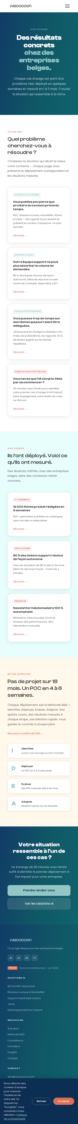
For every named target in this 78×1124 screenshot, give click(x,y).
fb (26, 957)
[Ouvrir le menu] (67, 6)
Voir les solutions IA (39, 904)
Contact (12, 1058)
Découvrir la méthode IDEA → (26, 733)
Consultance (15, 1040)
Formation (14, 1046)
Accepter (63, 1101)
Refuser (41, 1101)
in (11, 957)
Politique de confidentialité (15, 1117)
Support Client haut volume (24, 998)
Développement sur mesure (25, 1010)
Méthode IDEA (16, 1034)
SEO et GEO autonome (21, 986)
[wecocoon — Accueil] (21, 6)
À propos (13, 1028)
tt (34, 957)
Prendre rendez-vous (39, 890)
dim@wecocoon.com (21, 1076)
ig (18, 957)
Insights (12, 1052)
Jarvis (11, 1004)
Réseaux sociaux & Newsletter (26, 992)
